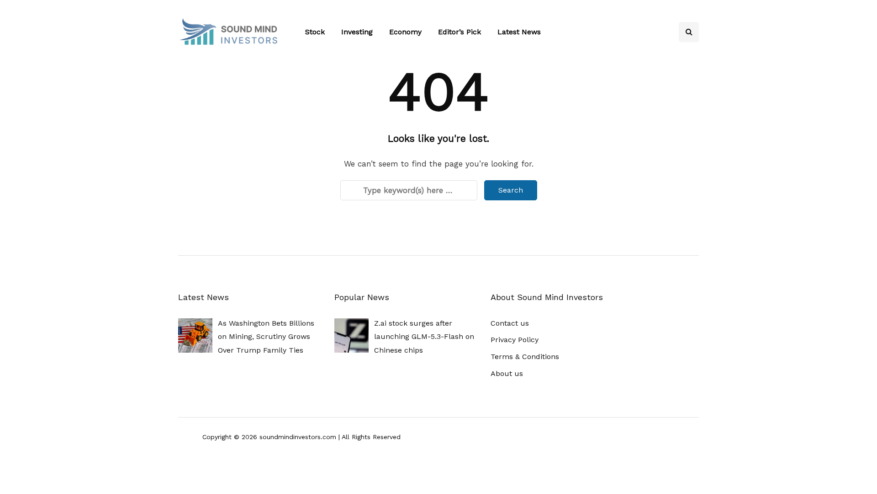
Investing (357, 31)
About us (507, 373)
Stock (315, 31)
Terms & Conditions (525, 356)
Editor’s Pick (459, 31)
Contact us (510, 323)
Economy (405, 31)
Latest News (519, 31)
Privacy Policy (515, 339)
